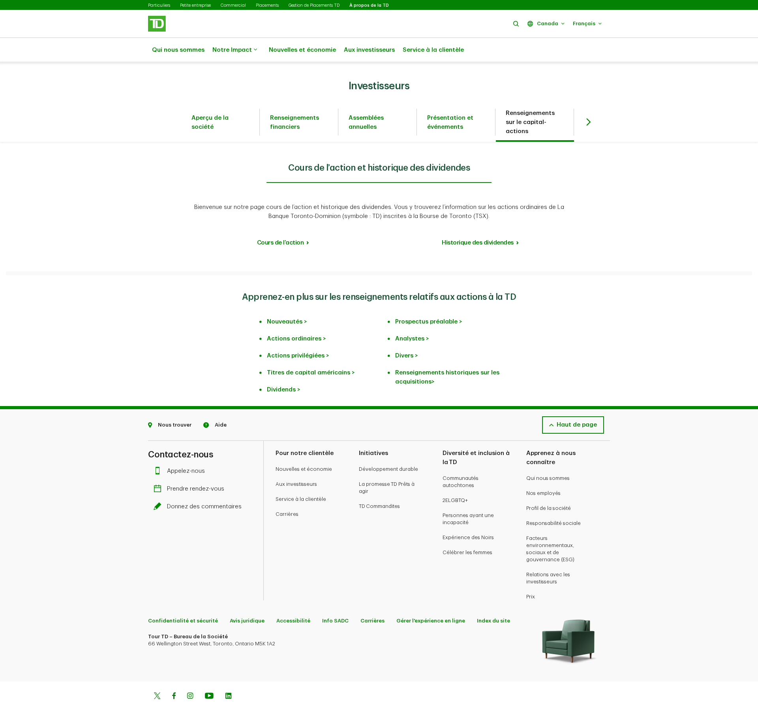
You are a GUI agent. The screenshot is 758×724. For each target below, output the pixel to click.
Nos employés (543, 493)
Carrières (287, 514)
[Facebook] (173, 696)
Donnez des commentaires (204, 507)
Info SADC (335, 620)
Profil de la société (548, 508)
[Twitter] (157, 696)
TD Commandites (379, 506)
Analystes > (412, 339)
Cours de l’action (280, 243)
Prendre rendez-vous (195, 489)
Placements (267, 5)
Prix (530, 596)
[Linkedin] (228, 696)
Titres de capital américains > (311, 373)
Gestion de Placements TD (314, 5)
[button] (516, 23)
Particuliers (159, 5)
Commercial (233, 5)
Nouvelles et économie (302, 50)
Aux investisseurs (369, 50)
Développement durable (388, 469)
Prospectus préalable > (428, 322)
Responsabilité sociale (553, 523)
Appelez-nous (186, 471)
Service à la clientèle (433, 50)
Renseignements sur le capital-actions (530, 122)
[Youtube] (209, 696)
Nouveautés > (287, 322)
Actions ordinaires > (296, 339)
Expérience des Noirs (468, 537)
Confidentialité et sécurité (183, 620)
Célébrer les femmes (467, 552)
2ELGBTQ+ (455, 500)
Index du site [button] (493, 620)
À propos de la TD (369, 5)
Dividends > (283, 390)
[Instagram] (190, 696)
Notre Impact (232, 50)
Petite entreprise (195, 5)
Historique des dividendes (478, 243)
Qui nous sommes (178, 50)
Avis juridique (247, 620)
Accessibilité (293, 620)
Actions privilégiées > (298, 356)
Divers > (406, 356)
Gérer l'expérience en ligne (430, 620)
